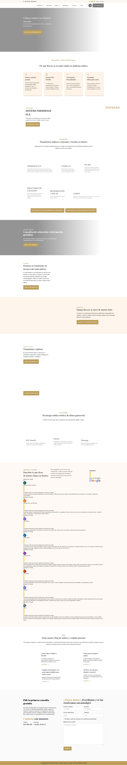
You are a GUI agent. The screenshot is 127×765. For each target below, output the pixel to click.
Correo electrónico (68, 712)
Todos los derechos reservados (65, 763)
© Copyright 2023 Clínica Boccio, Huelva (49, 763)
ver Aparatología (31, 447)
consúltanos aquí (31, 393)
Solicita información (32, 32)
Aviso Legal (75, 763)
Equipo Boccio (70, 93)
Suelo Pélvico (49, 5)
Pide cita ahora (30, 245)
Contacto (102, 1)
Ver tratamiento (32, 174)
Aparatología (65, 5)
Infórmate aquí (50, 93)
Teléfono (86, 712)
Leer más (44, 664)
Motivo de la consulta (69, 722)
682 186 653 (27, 1)
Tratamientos (39, 5)
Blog (98, 1)
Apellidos (86, 706)
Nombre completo (68, 706)
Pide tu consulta (29, 93)
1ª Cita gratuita (97, 5)
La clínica (74, 5)
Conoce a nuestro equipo (87, 322)
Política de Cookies (82, 763)
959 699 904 (33, 1)
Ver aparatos (90, 93)
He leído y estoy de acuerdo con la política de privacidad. (80, 719)
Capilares (56, 5)
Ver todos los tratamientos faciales (80, 210)
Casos (81, 5)
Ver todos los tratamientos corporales (47, 210)
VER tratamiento (31, 287)
